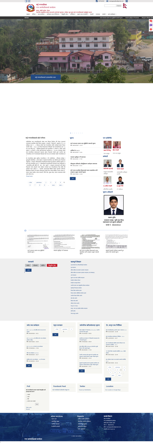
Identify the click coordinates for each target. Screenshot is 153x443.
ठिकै (28, 398)
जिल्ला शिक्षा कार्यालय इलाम (76, 290)
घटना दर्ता (54, 419)
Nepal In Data (74, 305)
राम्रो (28, 396)
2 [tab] (72, 133)
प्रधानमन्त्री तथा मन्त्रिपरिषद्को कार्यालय (79, 264)
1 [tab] (70, 133)
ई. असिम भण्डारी (108, 186)
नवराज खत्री (120, 169)
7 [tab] (82, 133)
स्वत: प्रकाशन (81, 429)
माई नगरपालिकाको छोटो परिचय (35, 138)
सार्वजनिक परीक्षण (82, 426)
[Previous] (1, 96)
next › (53, 185)
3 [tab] (74, 133)
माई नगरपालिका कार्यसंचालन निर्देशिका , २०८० (115, 336)
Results (28, 409)
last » (60, 185)
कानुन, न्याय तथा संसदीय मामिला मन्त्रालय (79, 308)
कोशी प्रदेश (73, 311)
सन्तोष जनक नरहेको (31, 401)
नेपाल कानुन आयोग (75, 313)
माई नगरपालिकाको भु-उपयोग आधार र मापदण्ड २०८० (116, 330)
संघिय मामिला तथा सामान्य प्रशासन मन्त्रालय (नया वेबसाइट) (83, 272)
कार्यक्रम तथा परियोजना (53, 14)
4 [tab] (76, 133)
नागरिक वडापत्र (55, 424)
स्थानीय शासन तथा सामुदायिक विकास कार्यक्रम (80, 285)
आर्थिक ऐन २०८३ (74, 150)
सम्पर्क (103, 14)
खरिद (43, 265)
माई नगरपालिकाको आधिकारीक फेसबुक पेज (61, 389)
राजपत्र (98, 14)
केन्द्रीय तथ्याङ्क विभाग (75, 282)
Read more (29, 176)
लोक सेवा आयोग (74, 298)
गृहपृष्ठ (28, 14)
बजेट (28, 265)
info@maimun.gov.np (109, 429)
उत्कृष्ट (28, 394)
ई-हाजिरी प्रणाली (56, 426)
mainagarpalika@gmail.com (113, 427)
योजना (35, 265)
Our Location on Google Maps (113, 389)
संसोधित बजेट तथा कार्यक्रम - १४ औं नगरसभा (36, 359)
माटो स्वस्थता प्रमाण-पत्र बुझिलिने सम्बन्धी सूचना (99, 17)
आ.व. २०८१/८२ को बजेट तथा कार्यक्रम (35, 346)
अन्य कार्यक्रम (111, 14)
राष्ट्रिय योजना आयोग (75, 303)
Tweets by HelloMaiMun (85, 389)
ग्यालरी (91, 14)
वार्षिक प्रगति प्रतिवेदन (83, 419)
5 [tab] (78, 133)
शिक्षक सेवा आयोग (74, 300)
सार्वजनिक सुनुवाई (82, 424)
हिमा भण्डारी (116, 150)
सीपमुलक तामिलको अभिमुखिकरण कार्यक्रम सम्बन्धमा (83, 163)
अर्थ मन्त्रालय (73, 275)
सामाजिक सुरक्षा (55, 421)
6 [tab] (80, 133)
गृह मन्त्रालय (73, 267)
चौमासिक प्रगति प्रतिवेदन (84, 421)
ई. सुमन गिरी (120, 186)
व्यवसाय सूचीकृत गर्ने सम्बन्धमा (120, 17)
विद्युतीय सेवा (65, 14)
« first (30, 182)
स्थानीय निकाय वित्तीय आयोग (76, 295)
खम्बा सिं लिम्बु (107, 150)
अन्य (73, 178)
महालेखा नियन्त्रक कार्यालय (76, 288)
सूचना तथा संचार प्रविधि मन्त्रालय (78, 277)
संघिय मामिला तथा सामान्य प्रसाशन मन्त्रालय (80, 270)
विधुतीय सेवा (52, 266)
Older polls (28, 407)
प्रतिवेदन (72, 14)
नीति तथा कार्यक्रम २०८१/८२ (33, 353)
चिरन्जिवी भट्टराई (108, 168)
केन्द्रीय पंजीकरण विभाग (76, 280)
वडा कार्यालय (41, 14)
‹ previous (39, 182)
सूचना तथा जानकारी (82, 14)
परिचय (33, 14)
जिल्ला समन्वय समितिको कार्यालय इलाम (78, 293)
